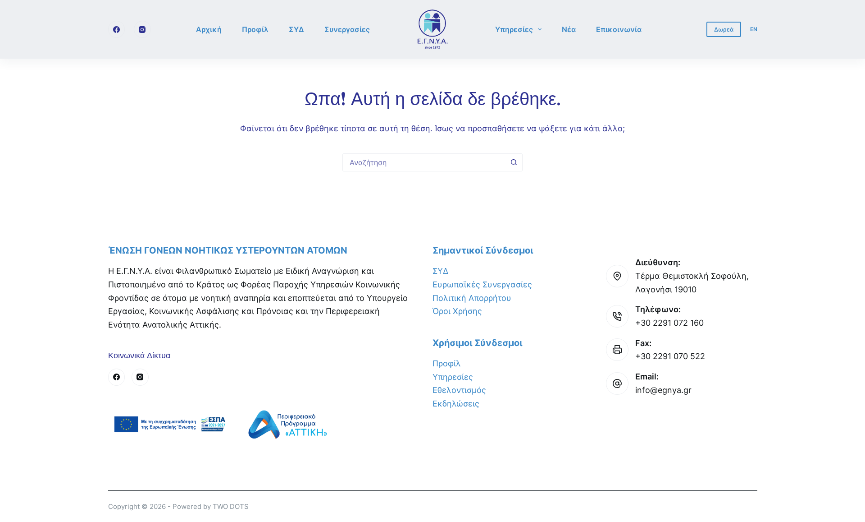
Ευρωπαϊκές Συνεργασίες (482, 284)
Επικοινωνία (619, 29)
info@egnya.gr (663, 390)
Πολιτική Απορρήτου (471, 298)
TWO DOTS (231, 506)
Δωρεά (723, 29)
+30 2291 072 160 (669, 323)
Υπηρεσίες (514, 29)
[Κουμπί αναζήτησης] (513, 162)
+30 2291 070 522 (670, 356)
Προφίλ (255, 29)
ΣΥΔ (296, 29)
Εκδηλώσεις (455, 403)
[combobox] (424, 162)
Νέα (569, 29)
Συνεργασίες (347, 29)
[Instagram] (142, 29)
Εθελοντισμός (459, 390)
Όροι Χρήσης (457, 311)
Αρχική (209, 29)
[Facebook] (116, 29)
